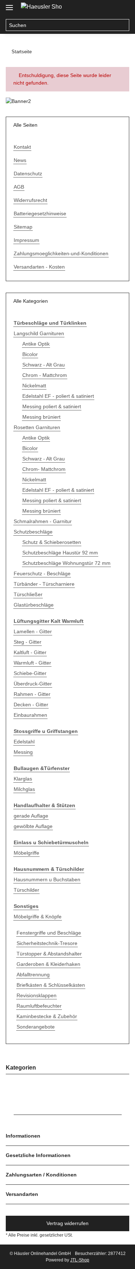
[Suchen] (123, 25)
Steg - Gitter (27, 642)
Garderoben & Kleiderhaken (48, 964)
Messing (23, 752)
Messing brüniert (41, 417)
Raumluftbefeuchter (39, 1006)
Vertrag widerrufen (67, 1223)
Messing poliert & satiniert (51, 406)
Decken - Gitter (31, 704)
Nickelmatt (34, 385)
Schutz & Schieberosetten (51, 542)
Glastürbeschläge (34, 605)
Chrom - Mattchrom (44, 375)
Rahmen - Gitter (32, 694)
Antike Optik (36, 344)
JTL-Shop (79, 1260)
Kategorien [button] (21, 1068)
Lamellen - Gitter (33, 631)
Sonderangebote (36, 1027)
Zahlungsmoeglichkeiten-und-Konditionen (61, 253)
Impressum (26, 240)
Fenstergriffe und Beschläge (49, 933)
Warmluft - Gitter (32, 663)
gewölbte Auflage (33, 826)
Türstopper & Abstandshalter (49, 954)
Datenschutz (28, 173)
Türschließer (28, 594)
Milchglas (24, 789)
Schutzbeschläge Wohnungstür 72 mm (66, 563)
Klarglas (23, 779)
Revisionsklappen (37, 995)
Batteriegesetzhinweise (40, 213)
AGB (19, 187)
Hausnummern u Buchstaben (47, 879)
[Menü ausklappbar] (9, 4)
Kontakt (22, 147)
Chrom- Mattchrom (44, 469)
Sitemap (23, 227)
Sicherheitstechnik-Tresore (47, 943)
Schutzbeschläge (33, 532)
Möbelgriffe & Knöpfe (38, 916)
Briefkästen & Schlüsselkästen (51, 985)
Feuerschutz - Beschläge (42, 573)
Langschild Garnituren (39, 333)
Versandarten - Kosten (39, 267)
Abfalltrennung (33, 974)
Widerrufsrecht (30, 200)
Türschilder (26, 890)
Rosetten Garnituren (37, 427)
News (20, 160)
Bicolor (30, 354)
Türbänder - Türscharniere (44, 584)
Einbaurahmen (30, 715)
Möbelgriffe (26, 853)
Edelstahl (24, 741)
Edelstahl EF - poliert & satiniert (58, 396)
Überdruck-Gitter (33, 684)
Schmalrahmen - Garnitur (43, 521)
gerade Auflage (31, 816)
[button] (108, 8)
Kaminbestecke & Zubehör (47, 1016)
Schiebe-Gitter (30, 673)
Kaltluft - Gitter (30, 652)
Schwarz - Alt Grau (43, 365)
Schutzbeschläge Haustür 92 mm (60, 552)
